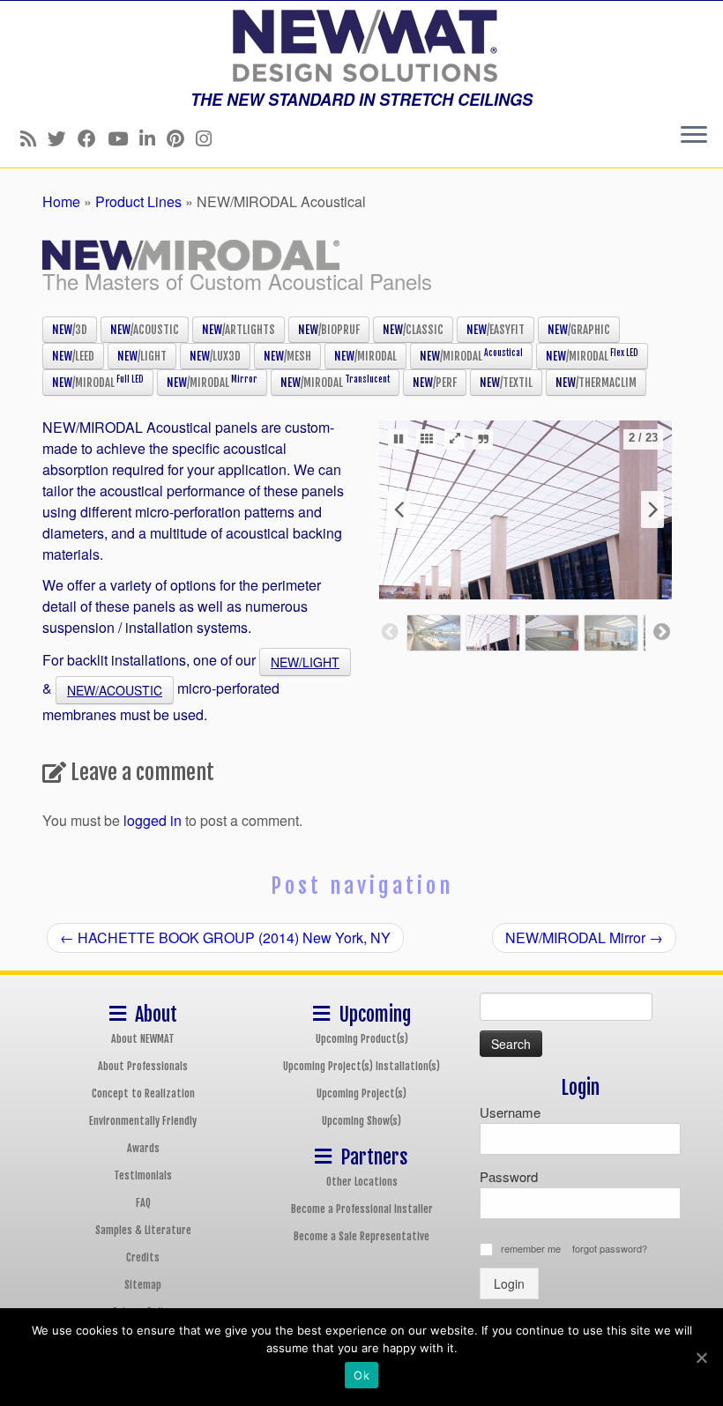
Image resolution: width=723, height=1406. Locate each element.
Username (510, 1112)
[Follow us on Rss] (34, 137)
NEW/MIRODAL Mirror (584, 937)
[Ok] (701, 1357)
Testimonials (143, 1175)
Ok (361, 1375)
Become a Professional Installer (362, 1209)
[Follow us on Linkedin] (153, 137)
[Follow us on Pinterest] (181, 137)
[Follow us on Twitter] (63, 137)
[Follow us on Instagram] (209, 137)
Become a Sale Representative (361, 1236)
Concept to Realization (143, 1093)
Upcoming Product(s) (362, 1038)
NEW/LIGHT (305, 662)
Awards (143, 1148)
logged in (152, 820)
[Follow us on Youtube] (123, 137)
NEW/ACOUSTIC (114, 690)
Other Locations (362, 1181)
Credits (143, 1257)
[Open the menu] (694, 136)
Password (509, 1176)
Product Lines (138, 201)
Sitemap (142, 1284)
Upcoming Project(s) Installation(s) (361, 1066)
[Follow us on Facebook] (93, 137)
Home (61, 201)
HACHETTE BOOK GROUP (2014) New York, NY (225, 937)
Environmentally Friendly (143, 1120)
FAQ (143, 1202)
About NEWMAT (143, 1038)
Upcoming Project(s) (361, 1093)
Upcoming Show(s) (361, 1120)
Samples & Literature (143, 1230)
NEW (69, 330)
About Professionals (143, 1066)
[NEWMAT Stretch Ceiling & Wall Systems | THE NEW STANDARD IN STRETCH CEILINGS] (361, 46)
